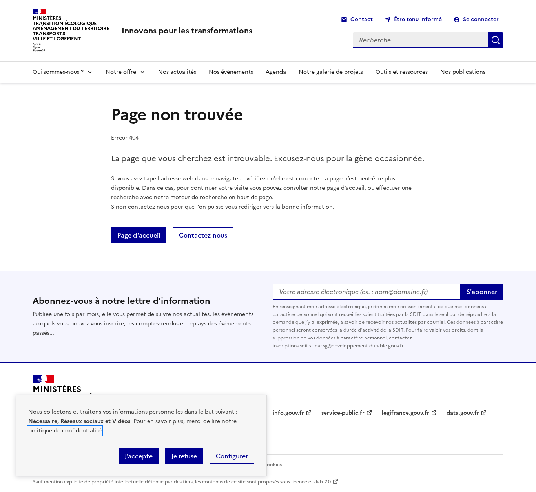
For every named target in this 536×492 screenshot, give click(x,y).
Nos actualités (177, 72)
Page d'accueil (138, 235)
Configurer (232, 456)
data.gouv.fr (463, 413)
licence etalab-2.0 (311, 481)
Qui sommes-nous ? (58, 72)
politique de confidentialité (65, 431)
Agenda (276, 72)
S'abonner (482, 291)
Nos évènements (231, 72)
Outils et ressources (402, 72)
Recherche (495, 40)
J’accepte (139, 456)
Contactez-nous (203, 235)
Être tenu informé (418, 19)
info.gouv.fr (288, 413)
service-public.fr (343, 413)
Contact (361, 19)
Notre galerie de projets (331, 72)
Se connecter (481, 19)
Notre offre (121, 72)
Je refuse (184, 456)
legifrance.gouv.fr (405, 413)
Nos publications (462, 72)
